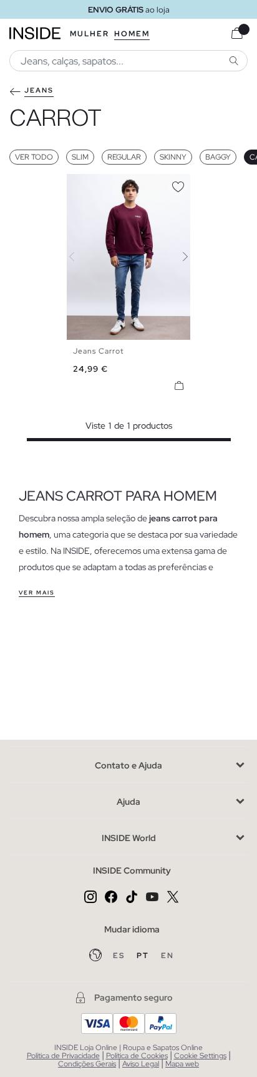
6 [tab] (110, 184)
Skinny (173, 157)
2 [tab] (85, 184)
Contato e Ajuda (128, 765)
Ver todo (34, 157)
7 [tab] (117, 184)
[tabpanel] (128, 257)
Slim (80, 157)
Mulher (89, 34)
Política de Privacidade (63, 1055)
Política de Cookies (137, 1055)
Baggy (218, 157)
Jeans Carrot (98, 351)
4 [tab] (98, 184)
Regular (124, 157)
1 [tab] (79, 184)
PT (144, 956)
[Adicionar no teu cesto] (179, 385)
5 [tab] (104, 184)
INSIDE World (129, 838)
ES (120, 956)
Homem (132, 34)
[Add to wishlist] (178, 184)
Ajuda (128, 801)
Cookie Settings (200, 1055)
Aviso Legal (140, 1064)
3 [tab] (92, 184)
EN (167, 956)
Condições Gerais (87, 1064)
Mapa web (182, 1064)
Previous (79, 256)
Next (177, 256)
